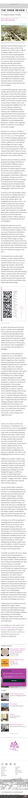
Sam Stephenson (7, 18)
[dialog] (14, 678)
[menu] (26, 10)
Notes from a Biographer (8, 20)
